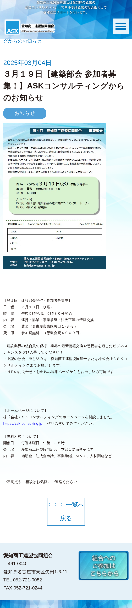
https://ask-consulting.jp (22, 423)
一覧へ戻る (66, 511)
